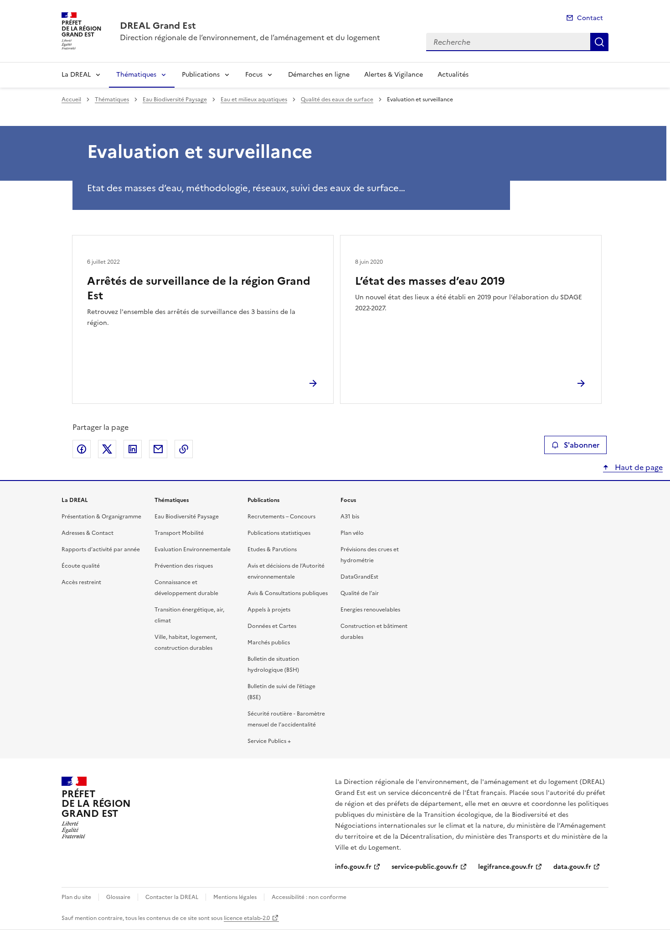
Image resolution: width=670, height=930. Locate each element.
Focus (254, 74)
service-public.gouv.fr (425, 867)
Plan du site (76, 897)
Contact (590, 18)
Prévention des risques (184, 566)
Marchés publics (268, 642)
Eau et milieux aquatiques (254, 99)
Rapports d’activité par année (101, 549)
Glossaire (118, 897)
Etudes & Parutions (272, 549)
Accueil (71, 99)
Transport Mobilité (179, 533)
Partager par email (158, 449)
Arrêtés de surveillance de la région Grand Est (198, 288)
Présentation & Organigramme (101, 516)
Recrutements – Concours (281, 516)
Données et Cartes (271, 626)
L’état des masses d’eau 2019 (430, 281)
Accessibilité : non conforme (309, 897)
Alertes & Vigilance (393, 74)
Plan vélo (352, 533)
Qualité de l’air (359, 593)
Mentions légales (235, 897)
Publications (201, 74)
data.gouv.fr (572, 867)
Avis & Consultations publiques (287, 593)
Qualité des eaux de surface (337, 99)
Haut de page (638, 467)
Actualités (453, 74)
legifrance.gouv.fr (505, 867)
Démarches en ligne (319, 74)
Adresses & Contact (87, 533)
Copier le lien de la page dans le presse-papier (184, 449)
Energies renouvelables (370, 610)
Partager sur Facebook (81, 449)
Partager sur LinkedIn (133, 449)
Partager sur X (107, 449)
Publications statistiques (278, 533)
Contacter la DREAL (171, 897)
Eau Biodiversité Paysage (175, 99)
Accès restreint (81, 582)
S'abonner (581, 444)
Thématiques (136, 74)
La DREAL (76, 74)
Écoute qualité (81, 566)
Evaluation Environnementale (193, 549)
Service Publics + (269, 741)
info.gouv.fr (353, 867)
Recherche (599, 42)
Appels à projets (268, 610)
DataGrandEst (359, 577)
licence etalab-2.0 (247, 918)
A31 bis (349, 516)
